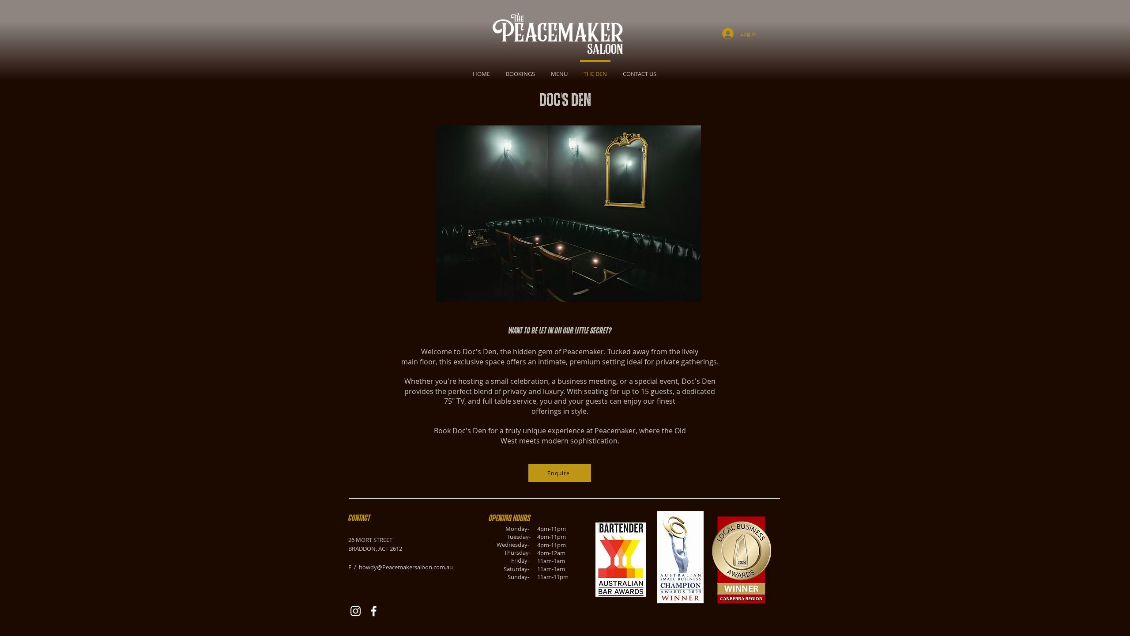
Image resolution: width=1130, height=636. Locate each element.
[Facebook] (373, 611)
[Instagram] (355, 611)
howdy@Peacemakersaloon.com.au (406, 567)
